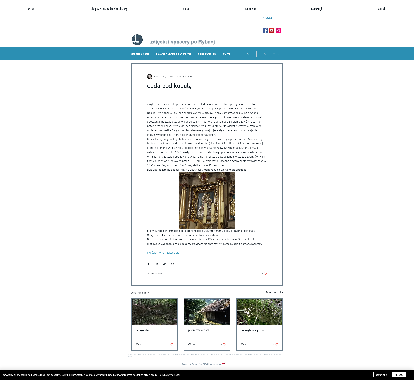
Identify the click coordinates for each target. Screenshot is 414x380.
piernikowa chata (198, 330)
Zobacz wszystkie (274, 292)
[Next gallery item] (231, 200)
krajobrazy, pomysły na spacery (173, 54)
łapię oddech (143, 330)
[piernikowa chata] (207, 312)
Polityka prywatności (169, 374)
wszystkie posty (140, 54)
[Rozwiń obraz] (207, 200)
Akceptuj (399, 374)
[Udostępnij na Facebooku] (148, 263)
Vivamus (195, 364)
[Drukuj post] (172, 263)
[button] (248, 53)
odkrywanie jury (207, 54)
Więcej (226, 54)
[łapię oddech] (154, 312)
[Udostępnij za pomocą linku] (164, 263)
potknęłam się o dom (253, 330)
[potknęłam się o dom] (259, 312)
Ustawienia (381, 374)
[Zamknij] (410, 374)
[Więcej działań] (265, 77)
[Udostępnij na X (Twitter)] (156, 263)
